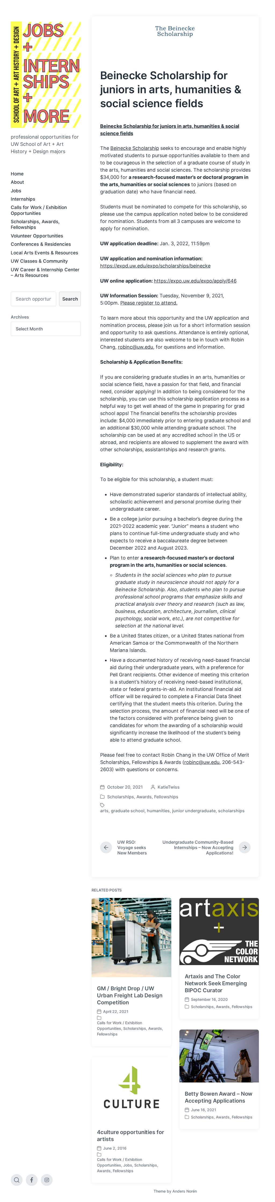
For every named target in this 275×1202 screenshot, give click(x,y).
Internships (23, 199)
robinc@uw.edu (135, 347)
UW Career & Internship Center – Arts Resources (45, 272)
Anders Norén (184, 1191)
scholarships (231, 810)
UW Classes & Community (39, 261)
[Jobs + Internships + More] (46, 74)
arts (104, 810)
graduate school (127, 810)
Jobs (16, 190)
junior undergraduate (194, 810)
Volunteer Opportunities (37, 236)
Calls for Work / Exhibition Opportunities (39, 210)
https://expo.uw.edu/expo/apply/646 (195, 281)
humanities (158, 810)
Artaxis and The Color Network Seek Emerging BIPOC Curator (216, 983)
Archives (20, 317)
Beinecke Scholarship (134, 148)
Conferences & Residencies (41, 244)
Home (17, 173)
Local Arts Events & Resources (44, 252)
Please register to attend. (149, 303)
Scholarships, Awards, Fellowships (35, 224)
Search (70, 299)
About (17, 182)
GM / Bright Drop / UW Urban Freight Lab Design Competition (129, 995)
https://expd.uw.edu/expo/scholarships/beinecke (155, 266)
